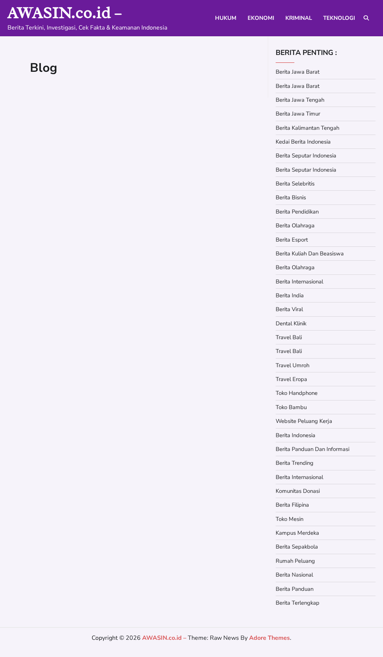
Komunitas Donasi (298, 491)
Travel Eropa (291, 379)
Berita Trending (294, 463)
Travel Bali (289, 337)
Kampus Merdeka (297, 533)
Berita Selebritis (295, 183)
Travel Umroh (292, 365)
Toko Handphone (297, 393)
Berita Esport (292, 239)
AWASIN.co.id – (64, 12)
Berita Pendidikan (297, 211)
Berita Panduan (294, 589)
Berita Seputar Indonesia (306, 155)
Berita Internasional (299, 281)
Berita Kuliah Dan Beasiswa (310, 253)
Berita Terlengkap (297, 603)
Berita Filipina (292, 505)
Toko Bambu (291, 407)
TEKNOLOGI (339, 18)
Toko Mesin (289, 519)
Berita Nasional (294, 574)
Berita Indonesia (295, 435)
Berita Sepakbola (297, 546)
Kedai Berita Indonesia (303, 141)
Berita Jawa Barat (297, 72)
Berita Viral (289, 309)
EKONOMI (261, 18)
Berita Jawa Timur (298, 113)
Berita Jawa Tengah (300, 100)
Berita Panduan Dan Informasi (312, 449)
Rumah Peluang (295, 561)
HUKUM (225, 18)
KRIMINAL (298, 18)
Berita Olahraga (295, 225)
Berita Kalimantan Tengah (307, 128)
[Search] (366, 18)
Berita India (290, 295)
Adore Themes (269, 638)
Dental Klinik (291, 323)
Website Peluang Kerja (304, 421)
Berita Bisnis (291, 197)
